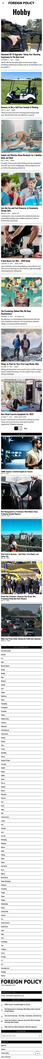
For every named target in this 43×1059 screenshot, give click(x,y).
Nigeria (3, 873)
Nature (3, 862)
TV (2, 960)
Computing (4, 703)
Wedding (3, 972)
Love (2, 832)
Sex (2, 919)
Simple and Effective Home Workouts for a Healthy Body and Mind (21, 156)
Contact (3, 1049)
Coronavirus (4, 707)
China (2, 700)
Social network (5, 923)
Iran (2, 802)
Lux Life (3, 836)
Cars (2, 688)
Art (16, 316)
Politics (3, 900)
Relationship (4, 904)
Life (18, 213)
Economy (3, 722)
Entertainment (5, 730)
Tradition (3, 949)
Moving (3, 855)
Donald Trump (5, 719)
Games (3, 756)
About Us (3, 1045)
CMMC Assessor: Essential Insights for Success (17, 471)
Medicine (3, 843)
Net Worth (4, 866)
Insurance (4, 794)
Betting (3, 673)
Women (3, 975)
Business (3, 681)
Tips (2, 945)
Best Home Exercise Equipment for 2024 (17, 414)
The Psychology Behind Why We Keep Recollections (16, 312)
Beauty (3, 669)
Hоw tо (3, 783)
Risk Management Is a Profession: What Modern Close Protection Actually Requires (19, 512)
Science (3, 915)
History (3, 771)
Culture (3, 715)
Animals (3, 654)
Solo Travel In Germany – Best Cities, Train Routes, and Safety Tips (20, 555)
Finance (3, 741)
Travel (2, 953)
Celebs (3, 692)
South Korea (4, 926)
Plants (3, 896)
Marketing (4, 839)
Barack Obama (5, 666)
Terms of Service (5, 1057)
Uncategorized (5, 968)
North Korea (4, 877)
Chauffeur (4, 696)
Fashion (3, 737)
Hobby (17, 60)
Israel (2, 805)
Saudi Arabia (4, 911)
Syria (2, 938)
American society (6, 651)
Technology (4, 941)
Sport (21, 263)
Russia (3, 907)
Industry (3, 787)
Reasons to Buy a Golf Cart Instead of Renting (19, 107)
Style (2, 934)
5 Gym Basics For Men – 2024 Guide (15, 260)
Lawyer (3, 821)
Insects (3, 790)
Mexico (3, 847)
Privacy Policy (5, 1053)
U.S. (2, 964)
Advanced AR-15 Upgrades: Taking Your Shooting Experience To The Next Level (20, 55)
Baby (2, 662)
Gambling (3, 753)
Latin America (5, 817)
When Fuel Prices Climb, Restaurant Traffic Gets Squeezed (21, 639)
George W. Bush (5, 760)
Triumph (3, 957)
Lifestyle (3, 828)
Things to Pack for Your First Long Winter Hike (20, 364)
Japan (2, 809)
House (20, 417)
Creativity (3, 711)
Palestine (3, 885)
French (3, 749)
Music (2, 858)
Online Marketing (6, 881)
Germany (3, 764)
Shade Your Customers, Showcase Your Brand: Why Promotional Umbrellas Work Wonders (18, 597)
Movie (2, 851)
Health (3, 768)
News (2, 870)
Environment (4, 734)
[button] (39, 1036)
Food (2, 745)
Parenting (4, 889)
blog (2, 677)
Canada (3, 685)
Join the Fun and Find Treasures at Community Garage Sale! (19, 209)
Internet (3, 798)
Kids (2, 813)
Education (4, 726)
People (3, 892)
